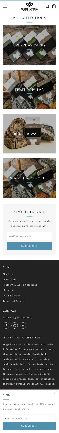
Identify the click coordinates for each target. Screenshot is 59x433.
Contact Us (9, 279)
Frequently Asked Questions (20, 284)
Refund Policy (11, 295)
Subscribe (28, 246)
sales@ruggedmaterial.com (18, 317)
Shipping (8, 290)
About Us (8, 274)
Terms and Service (14, 301)
